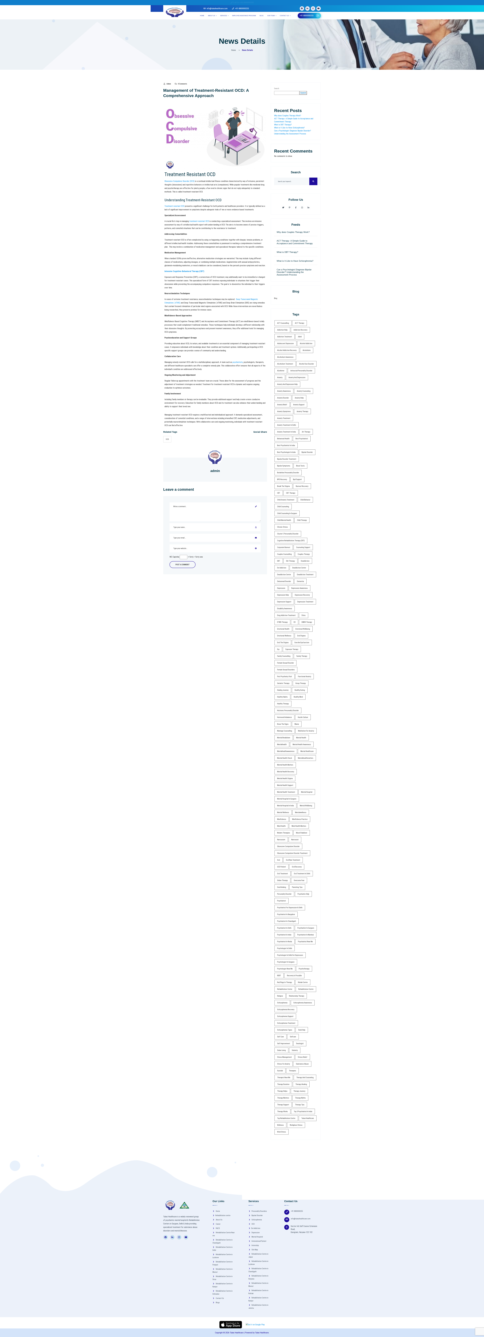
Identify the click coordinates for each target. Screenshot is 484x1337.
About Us (218, 1220)
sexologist (300, 1043)
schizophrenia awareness (302, 1003)
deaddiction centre (284, 575)
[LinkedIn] (307, 8)
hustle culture (303, 717)
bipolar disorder (307, 452)
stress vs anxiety (283, 1064)
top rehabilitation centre (286, 1118)
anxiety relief (282, 405)
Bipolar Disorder (257, 1215)
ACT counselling (283, 323)
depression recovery (302, 595)
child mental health (284, 520)
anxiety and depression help (287, 384)
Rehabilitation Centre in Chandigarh (223, 1241)
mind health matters (299, 826)
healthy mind (298, 697)
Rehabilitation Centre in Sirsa (223, 1277)
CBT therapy (290, 493)
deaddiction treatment (305, 575)
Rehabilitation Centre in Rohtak (258, 1291)
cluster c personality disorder (287, 534)
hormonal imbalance (284, 717)
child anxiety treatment (285, 500)
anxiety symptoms (284, 411)
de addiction (281, 568)
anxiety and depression (297, 377)
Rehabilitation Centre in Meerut (223, 1270)
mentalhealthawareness (285, 751)
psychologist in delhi (284, 948)
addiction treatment (284, 337)
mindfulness (281, 819)
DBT (278, 561)
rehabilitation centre (305, 989)
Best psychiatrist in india (286, 445)
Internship (255, 1245)
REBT (279, 976)
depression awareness (299, 588)
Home (233, 50)
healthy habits (282, 697)
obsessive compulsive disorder (288, 846)
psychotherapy (304, 969)
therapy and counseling (305, 1077)
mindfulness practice (300, 819)
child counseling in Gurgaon (287, 513)
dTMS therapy (282, 622)
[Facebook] (302, 8)
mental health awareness (302, 744)
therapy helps (282, 1091)
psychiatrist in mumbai (305, 935)
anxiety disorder (283, 398)
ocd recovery (297, 867)
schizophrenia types (284, 1030)
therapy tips (299, 1105)
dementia (300, 581)
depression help (283, 595)
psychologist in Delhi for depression (290, 955)
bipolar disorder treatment (286, 459)
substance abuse (302, 1064)
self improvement (283, 1043)
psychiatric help (303, 894)
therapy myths (300, 1098)
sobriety (295, 1050)
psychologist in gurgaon (285, 962)
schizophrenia (282, 1003)
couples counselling (284, 554)
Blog (275, 298)
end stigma (301, 636)
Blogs (217, 1303)
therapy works (282, 1111)
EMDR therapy (307, 622)
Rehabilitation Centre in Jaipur (258, 1255)
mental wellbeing (306, 806)
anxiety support (299, 405)
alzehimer (280, 371)
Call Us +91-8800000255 (243, 2)
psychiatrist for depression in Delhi (289, 908)
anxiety (279, 377)
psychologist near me (285, 969)
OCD (253, 1224)
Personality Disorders (259, 1211)
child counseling (283, 507)
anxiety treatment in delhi (286, 425)
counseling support (303, 547)
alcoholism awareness (285, 357)
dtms (304, 615)
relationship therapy (296, 996)
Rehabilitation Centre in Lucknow (223, 1255)
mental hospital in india (285, 806)
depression (281, 588)
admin (169, 84)
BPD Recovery (282, 479)
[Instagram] (313, 8)
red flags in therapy (284, 982)
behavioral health (283, 439)
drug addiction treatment (286, 615)
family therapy (301, 656)
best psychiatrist (302, 439)
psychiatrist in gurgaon (305, 928)
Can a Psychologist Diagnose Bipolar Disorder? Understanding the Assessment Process (294, 272)
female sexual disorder (285, 663)
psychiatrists (238, 362)
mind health (281, 826)
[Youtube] (318, 8)
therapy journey (299, 1091)
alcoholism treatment (285, 364)
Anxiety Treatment (283, 418)
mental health (301, 738)
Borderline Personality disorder (288, 473)
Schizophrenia (256, 1220)
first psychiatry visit (284, 676)
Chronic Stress (282, 527)
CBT (278, 493)
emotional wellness (284, 636)
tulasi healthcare (307, 1118)
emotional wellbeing (302, 629)
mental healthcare (307, 751)
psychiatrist (281, 901)
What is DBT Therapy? (283, 124)
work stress (281, 1132)
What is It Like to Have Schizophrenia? (289, 127)
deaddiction (305, 561)
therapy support (283, 1105)
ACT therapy (299, 323)
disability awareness (284, 609)
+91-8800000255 (306, 15)
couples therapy (304, 554)
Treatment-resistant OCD (174, 206)
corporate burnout (283, 547)
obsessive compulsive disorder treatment (292, 853)
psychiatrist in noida (284, 942)
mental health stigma (285, 778)
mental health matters (285, 765)
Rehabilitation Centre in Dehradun (223, 1292)
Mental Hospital (257, 1237)
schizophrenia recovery (285, 1010)
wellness (280, 1125)
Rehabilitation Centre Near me (224, 1234)
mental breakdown (283, 738)
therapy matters (283, 1098)
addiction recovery (300, 330)
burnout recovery (302, 486)
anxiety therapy (302, 411)
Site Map (254, 1250)
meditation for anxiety (306, 731)
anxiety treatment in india (286, 432)
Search (276, 88)
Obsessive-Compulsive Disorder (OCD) (179, 181)
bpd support (297, 479)
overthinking (281, 887)
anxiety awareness (284, 391)
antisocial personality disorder (301, 371)
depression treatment (305, 602)
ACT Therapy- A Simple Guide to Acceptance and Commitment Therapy (295, 242)
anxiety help (299, 398)
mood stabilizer (301, 833)
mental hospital (306, 792)
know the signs (283, 724)
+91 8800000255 (297, 1211)
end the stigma (283, 643)
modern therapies (283, 833)
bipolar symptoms (283, 466)
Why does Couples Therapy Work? (287, 115)
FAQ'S (217, 1228)
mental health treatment (286, 792)
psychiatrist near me (305, 942)
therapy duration (283, 1084)
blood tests (300, 466)
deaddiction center (299, 568)
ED (295, 622)
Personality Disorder (284, 894)
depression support (284, 602)
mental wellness (283, 812)
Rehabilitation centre (222, 1215)
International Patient (258, 1241)
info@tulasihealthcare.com (300, 1219)
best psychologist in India (286, 452)
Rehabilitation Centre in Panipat (223, 1263)
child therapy (302, 520)
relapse (280, 996)
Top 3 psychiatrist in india (303, 1111)
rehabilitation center (284, 989)
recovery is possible (294, 976)
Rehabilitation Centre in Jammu (258, 1306)
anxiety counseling (303, 391)
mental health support (285, 785)
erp (278, 649)
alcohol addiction (306, 343)
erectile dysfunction (302, 643)
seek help (301, 1030)
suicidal (280, 1071)
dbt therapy (290, 561)
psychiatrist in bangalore (286, 914)
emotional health (283, 629)
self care (280, 1037)
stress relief (302, 1057)
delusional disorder (284, 581)
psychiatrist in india (284, 935)
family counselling (283, 656)
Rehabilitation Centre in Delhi (223, 1248)
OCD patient (281, 867)
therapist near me (283, 1077)
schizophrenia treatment (286, 1023)
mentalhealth (282, 744)
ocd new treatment (293, 860)
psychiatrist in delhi (284, 928)
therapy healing (301, 1084)
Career (217, 1224)
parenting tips (297, 887)
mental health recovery (285, 772)
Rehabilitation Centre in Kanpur (223, 1285)
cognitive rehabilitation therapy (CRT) (291, 541)
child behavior (305, 500)
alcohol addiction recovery (287, 350)
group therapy (300, 683)
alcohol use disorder (306, 364)
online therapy (282, 880)
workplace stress (296, 1125)
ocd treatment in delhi (302, 874)
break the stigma (283, 486)
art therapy (306, 432)
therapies (292, 1071)
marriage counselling (284, 731)
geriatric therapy (283, 683)
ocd (167, 439)
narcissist (295, 840)
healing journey (283, 690)
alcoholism (307, 350)
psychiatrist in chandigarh (286, 921)
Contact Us (219, 1298)
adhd (300, 337)
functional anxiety (304, 676)
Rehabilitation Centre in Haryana (258, 1277)
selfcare (293, 1037)
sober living (281, 1050)
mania (297, 724)
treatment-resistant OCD (199, 221)
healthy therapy (283, 704)
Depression (255, 1233)
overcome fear (299, 880)
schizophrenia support (285, 1016)
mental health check (284, 758)
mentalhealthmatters (305, 758)
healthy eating (300, 690)
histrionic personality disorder (288, 710)
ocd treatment (282, 874)
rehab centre (303, 982)
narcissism (281, 840)
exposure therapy (291, 649)
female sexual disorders (286, 670)
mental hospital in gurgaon (286, 799)
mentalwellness (300, 812)
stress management (284, 1057)
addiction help (282, 330)
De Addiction (255, 1228)
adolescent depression (285, 343)
